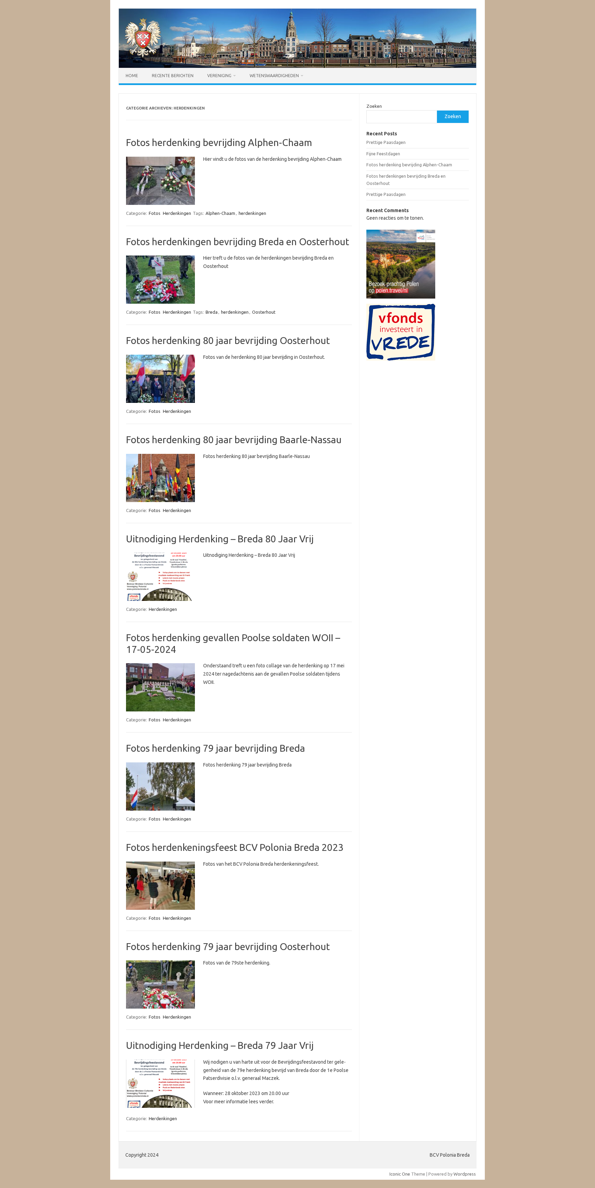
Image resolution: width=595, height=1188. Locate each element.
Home (132, 75)
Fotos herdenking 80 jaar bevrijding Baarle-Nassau (234, 439)
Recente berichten (173, 75)
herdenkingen (252, 213)
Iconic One (399, 1173)
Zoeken (374, 106)
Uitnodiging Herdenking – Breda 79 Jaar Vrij (220, 1045)
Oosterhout (263, 312)
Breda (212, 312)
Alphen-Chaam (220, 213)
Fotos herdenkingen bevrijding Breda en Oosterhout (237, 241)
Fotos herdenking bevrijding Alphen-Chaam (219, 142)
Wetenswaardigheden (274, 75)
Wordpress (464, 1173)
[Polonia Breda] (143, 56)
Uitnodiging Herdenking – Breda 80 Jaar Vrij (220, 538)
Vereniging (219, 75)
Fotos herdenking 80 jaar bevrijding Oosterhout (228, 340)
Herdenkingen (177, 213)
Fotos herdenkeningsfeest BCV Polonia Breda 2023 (235, 847)
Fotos (154, 213)
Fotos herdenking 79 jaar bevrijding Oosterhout (228, 946)
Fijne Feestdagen (383, 153)
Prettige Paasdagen (386, 142)
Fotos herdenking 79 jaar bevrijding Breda (215, 748)
